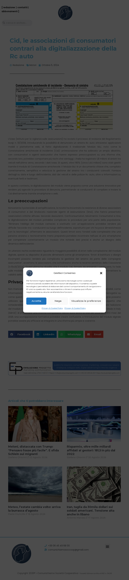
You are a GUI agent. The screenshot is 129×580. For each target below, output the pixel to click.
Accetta (36, 300)
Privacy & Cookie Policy (52, 308)
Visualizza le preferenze (86, 300)
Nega (58, 300)
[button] (101, 273)
